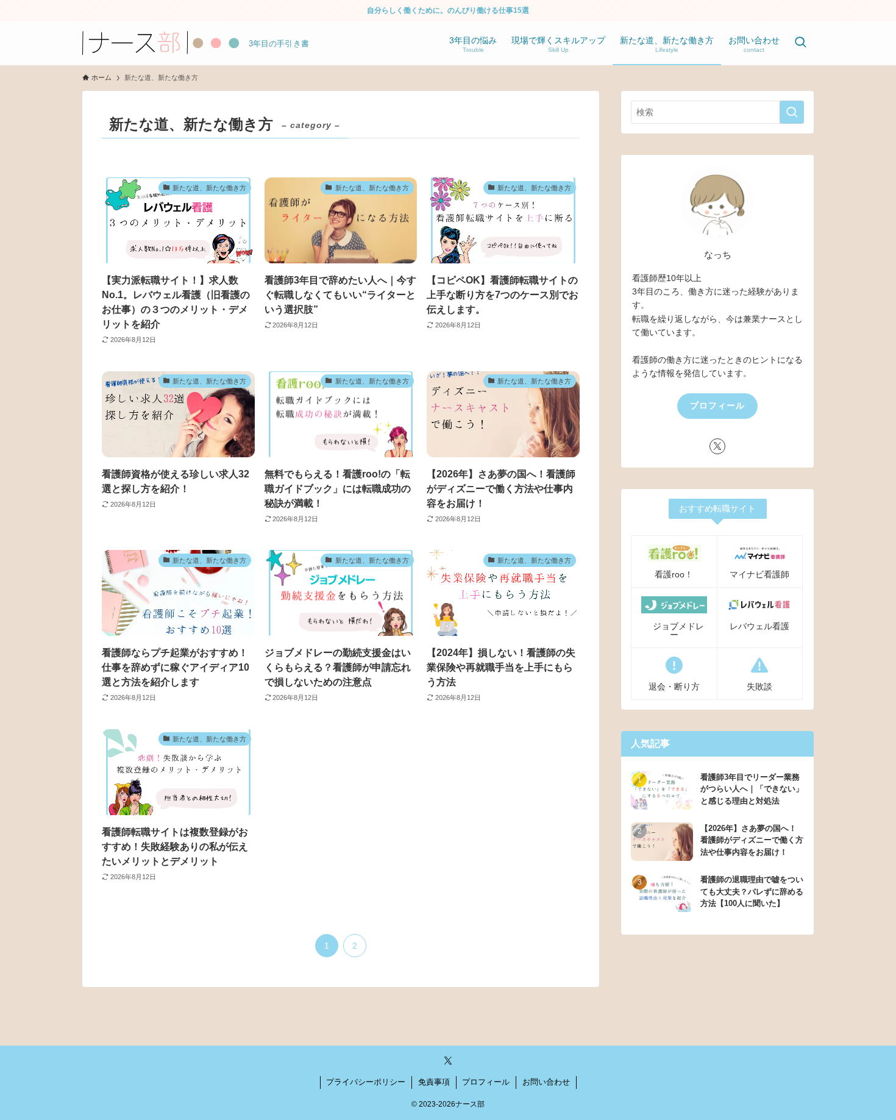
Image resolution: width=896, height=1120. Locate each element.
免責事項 (434, 1081)
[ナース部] (160, 43)
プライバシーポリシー (365, 1081)
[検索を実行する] (792, 112)
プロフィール (717, 405)
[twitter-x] (717, 446)
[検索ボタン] (800, 43)
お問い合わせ (546, 1081)
